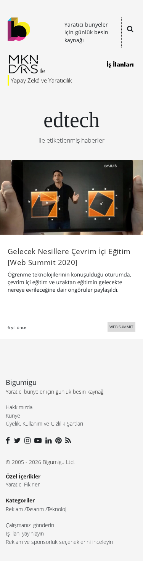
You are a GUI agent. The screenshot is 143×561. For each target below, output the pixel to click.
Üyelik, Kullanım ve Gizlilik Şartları (44, 423)
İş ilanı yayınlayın (25, 533)
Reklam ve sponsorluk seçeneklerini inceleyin (59, 541)
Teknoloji (57, 509)
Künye (13, 415)
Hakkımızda (19, 407)
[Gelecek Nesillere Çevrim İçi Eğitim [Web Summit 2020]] (71, 196)
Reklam (14, 509)
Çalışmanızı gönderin (30, 525)
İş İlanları (120, 64)
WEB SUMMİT (121, 326)
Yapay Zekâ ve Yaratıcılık (41, 80)
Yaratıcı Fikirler (23, 484)
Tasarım (35, 509)
